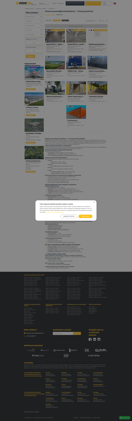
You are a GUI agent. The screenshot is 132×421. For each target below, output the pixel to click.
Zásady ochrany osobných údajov (54, 212)
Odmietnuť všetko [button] (68, 216)
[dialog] (66, 210)
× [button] (94, 202)
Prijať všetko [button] (85, 216)
